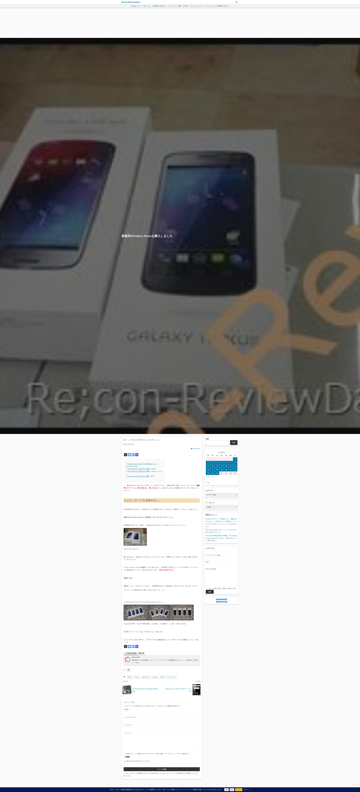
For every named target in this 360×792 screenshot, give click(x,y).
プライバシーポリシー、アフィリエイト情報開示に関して (209, 6)
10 (212, 466)
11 (217, 466)
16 (208, 469)
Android (129, 677)
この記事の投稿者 (131, 653)
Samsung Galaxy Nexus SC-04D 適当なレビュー (142, 464)
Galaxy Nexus (145, 677)
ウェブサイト (128, 725)
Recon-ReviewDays (131, 2)
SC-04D (162, 677)
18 (217, 469)
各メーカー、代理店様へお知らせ (154, 6)
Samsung (154, 677)
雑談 (129, 669)
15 (235, 466)
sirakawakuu (196, 448)
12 (221, 466)
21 (230, 469)
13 (226, 466)
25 (217, 473)
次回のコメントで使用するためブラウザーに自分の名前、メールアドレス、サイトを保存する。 (158, 753)
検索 (207, 439)
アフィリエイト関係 (174, 6)
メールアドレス (130, 717)
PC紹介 (185, 6)
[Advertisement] (180, 24)
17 (212, 469)
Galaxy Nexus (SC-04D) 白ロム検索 (138, 469)
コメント (128, 733)
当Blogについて (136, 6)
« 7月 (207, 483)
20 (226, 469)
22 (235, 469)
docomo (137, 677)
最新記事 (141, 653)
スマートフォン (171, 677)
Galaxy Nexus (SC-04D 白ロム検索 (138, 476)
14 (230, 466)
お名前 (127, 709)
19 (221, 469)
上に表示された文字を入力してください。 (138, 761)
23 (208, 473)
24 (212, 473)
